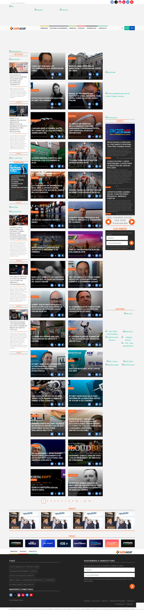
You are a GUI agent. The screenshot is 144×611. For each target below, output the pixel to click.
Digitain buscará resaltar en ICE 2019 (84, 369)
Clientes (104, 601)
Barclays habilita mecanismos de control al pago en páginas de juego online (48, 279)
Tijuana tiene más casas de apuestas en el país (83, 161)
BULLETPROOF (29, 585)
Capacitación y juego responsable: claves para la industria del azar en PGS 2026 (119, 164)
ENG (132, 28)
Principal (87, 601)
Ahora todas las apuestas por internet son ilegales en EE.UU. (85, 191)
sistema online (16, 585)
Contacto (129, 604)
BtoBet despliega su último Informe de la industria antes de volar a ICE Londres (84, 398)
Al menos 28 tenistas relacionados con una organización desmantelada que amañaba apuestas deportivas (84, 128)
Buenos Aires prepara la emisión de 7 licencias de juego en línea (85, 68)
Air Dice (34, 571)
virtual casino (33, 567)
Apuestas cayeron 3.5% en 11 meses (46, 221)
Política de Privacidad (117, 601)
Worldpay (50, 580)
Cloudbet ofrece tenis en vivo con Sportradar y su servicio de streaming (85, 457)
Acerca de (95, 601)
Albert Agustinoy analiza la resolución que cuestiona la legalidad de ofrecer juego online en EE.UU (47, 308)
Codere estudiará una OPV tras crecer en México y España (45, 338)
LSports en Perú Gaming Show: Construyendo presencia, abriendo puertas (118, 195)
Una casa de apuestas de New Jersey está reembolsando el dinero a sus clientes (47, 398)
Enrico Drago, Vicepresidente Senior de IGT (27, 580)
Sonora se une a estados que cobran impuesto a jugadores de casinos (85, 219)
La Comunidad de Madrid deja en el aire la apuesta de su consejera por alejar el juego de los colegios (48, 189)
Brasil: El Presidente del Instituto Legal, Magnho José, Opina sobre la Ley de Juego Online (85, 97)
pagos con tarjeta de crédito (22, 576)
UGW (12, 567)
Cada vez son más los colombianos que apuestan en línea (47, 68)
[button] (122, 28)
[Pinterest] (124, 2)
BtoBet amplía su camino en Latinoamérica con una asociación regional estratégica (46, 367)
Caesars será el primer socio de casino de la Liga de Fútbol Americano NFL (47, 130)
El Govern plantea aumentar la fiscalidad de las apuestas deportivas (84, 338)
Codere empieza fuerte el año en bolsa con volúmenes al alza (47, 160)
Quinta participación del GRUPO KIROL (45, 488)
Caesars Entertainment (19, 571)
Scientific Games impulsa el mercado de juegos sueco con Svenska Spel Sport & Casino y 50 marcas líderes (85, 486)
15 (85, 501)
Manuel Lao (20, 567)
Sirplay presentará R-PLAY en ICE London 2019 (84, 250)
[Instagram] (120, 2)
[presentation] (108, 222)
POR (126, 28)
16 (90, 501)
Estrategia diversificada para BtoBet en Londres (47, 99)
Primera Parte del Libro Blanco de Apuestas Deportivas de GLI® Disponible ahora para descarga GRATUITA (48, 427)
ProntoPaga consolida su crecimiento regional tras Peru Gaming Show (119, 144)
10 (77, 501)
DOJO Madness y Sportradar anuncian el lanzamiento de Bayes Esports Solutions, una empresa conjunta (47, 456)
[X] (116, 2)
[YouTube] (131, 2)
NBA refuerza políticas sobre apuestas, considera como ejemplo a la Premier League (84, 279)
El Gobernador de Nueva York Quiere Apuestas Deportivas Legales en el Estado (84, 309)
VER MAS (18, 102)
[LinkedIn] (127, 2)
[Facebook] (112, 2)
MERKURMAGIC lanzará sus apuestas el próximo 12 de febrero (45, 249)
